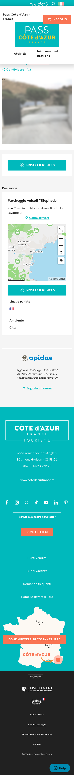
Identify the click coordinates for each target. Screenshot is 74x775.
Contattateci (37, 532)
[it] (61, 4)
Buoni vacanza (37, 571)
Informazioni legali (37, 724)
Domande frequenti (37, 584)
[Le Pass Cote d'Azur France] (37, 35)
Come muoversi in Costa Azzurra (35, 639)
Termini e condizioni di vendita (37, 734)
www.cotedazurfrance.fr (37, 480)
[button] (53, 4)
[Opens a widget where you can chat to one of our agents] (59, 768)
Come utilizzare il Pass (37, 597)
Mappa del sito (37, 714)
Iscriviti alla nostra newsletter (37, 517)
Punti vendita (37, 558)
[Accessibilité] (40, 3)
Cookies (37, 744)
